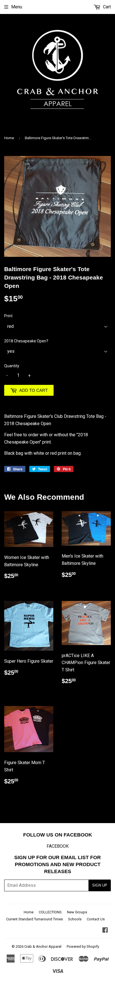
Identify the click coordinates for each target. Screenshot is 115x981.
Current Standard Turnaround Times (34, 919)
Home (9, 138)
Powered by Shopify (83, 946)
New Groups (77, 912)
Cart (106, 7)
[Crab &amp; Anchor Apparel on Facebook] (105, 930)
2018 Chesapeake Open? (26, 341)
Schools (75, 919)
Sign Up (99, 885)
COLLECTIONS (50, 912)
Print (8, 316)
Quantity (11, 366)
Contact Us (96, 919)
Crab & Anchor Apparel (42, 946)
